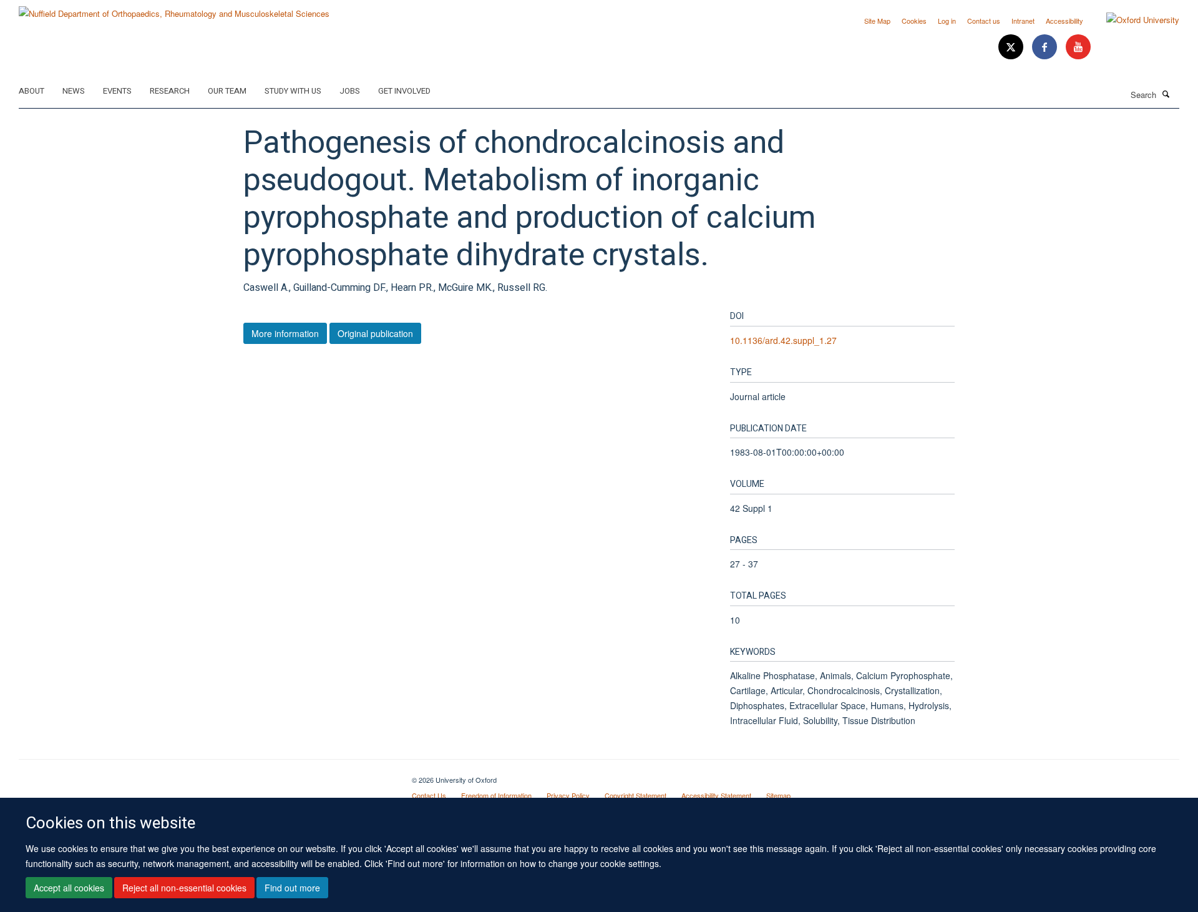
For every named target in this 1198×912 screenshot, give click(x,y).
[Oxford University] (1133, 19)
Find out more (292, 887)
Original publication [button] (375, 333)
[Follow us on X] (1012, 47)
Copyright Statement (635, 795)
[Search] (1166, 94)
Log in (947, 21)
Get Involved (404, 91)
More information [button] (285, 333)
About (31, 91)
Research (170, 91)
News (73, 91)
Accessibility (1064, 21)
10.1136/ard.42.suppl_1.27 (783, 340)
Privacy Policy (568, 795)
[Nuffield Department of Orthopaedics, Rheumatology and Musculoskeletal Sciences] (174, 9)
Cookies (914, 21)
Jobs (349, 91)
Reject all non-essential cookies (184, 887)
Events (117, 91)
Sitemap (778, 795)
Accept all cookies (69, 887)
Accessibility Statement (716, 795)
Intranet (1023, 21)
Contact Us (429, 795)
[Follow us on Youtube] (1078, 47)
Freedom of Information (496, 795)
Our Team (227, 91)
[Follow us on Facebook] (1045, 47)
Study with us (293, 91)
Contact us (983, 21)
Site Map (877, 21)
